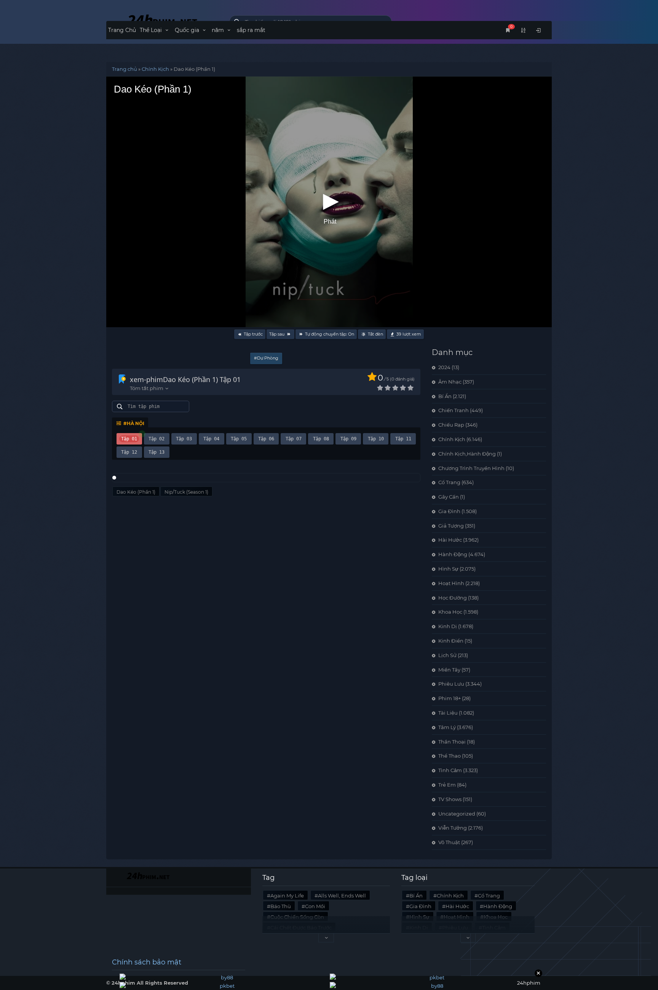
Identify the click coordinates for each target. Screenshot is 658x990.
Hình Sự (448, 569)
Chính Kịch (155, 69)
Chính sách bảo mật (146, 962)
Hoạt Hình (451, 583)
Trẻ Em (447, 785)
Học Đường (452, 598)
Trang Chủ (122, 30)
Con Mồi (315, 906)
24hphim (162, 20)
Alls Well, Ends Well (342, 895)
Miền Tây (449, 670)
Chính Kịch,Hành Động (467, 454)
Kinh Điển (450, 641)
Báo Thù (280, 906)
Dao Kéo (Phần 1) (136, 492)
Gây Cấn (448, 497)
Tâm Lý (447, 727)
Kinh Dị (447, 626)
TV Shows (450, 799)
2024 (444, 367)
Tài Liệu (448, 713)
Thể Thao (449, 756)
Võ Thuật (449, 842)
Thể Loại (151, 30)
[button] (329, 202)
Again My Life (287, 895)
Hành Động (452, 554)
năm (218, 30)
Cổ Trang (449, 482)
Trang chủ (124, 69)
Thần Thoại (452, 742)
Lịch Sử (447, 655)
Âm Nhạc (450, 382)
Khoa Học (450, 612)
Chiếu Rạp (451, 425)
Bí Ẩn (445, 396)
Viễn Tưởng (452, 828)
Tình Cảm (450, 770)
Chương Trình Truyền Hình (471, 468)
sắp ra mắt (251, 30)
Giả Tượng (451, 526)
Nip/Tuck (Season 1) (186, 492)
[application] (329, 202)
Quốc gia (188, 30)
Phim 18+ (449, 698)
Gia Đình (449, 511)
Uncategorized (456, 814)
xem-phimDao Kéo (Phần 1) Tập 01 (185, 379)
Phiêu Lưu (451, 684)
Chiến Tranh (453, 410)
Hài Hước (450, 540)
